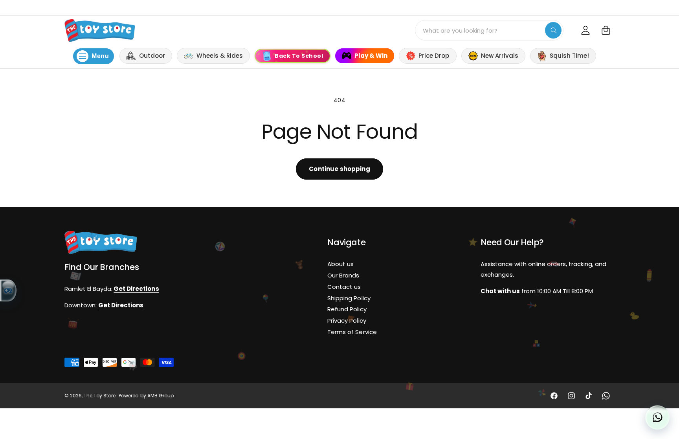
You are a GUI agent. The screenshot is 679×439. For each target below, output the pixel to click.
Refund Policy (346, 309)
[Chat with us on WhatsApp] (657, 417)
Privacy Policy (346, 320)
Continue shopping (339, 169)
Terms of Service (351, 332)
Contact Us (618, 7)
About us (340, 264)
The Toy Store (100, 395)
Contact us (344, 287)
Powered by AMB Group (146, 395)
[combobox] (489, 30)
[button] (606, 30)
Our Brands (343, 275)
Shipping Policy (348, 298)
